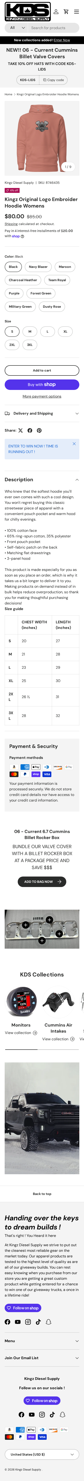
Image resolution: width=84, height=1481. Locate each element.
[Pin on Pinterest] (39, 430)
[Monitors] (21, 1002)
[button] (66, 12)
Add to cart (42, 370)
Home (8, 94)
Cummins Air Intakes (58, 1028)
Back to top (42, 1194)
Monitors (21, 1025)
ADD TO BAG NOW (38, 882)
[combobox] (42, 28)
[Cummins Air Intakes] (58, 1002)
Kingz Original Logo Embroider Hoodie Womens (48, 94)
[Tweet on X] (20, 430)
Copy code (55, 80)
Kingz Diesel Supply (19, 183)
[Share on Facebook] (30, 430)
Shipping (11, 224)
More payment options (42, 396)
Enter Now (62, 40)
